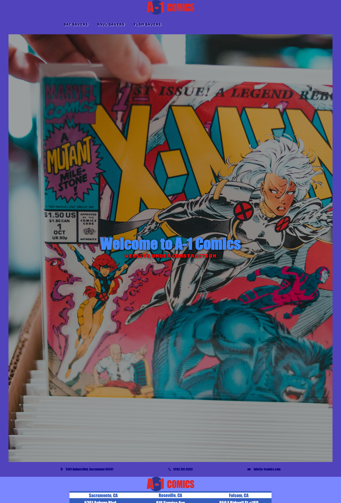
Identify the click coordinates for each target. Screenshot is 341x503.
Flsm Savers (147, 24)
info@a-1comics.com (267, 469)
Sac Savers (76, 24)
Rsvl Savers (110, 24)
